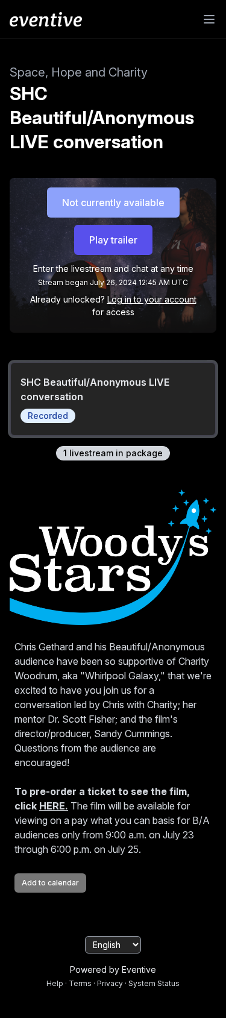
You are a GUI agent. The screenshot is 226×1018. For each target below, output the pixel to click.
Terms (80, 983)
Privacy (110, 983)
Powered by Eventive (113, 969)
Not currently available (113, 202)
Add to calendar (50, 882)
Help (54, 983)
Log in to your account (151, 299)
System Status (154, 983)
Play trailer (113, 240)
